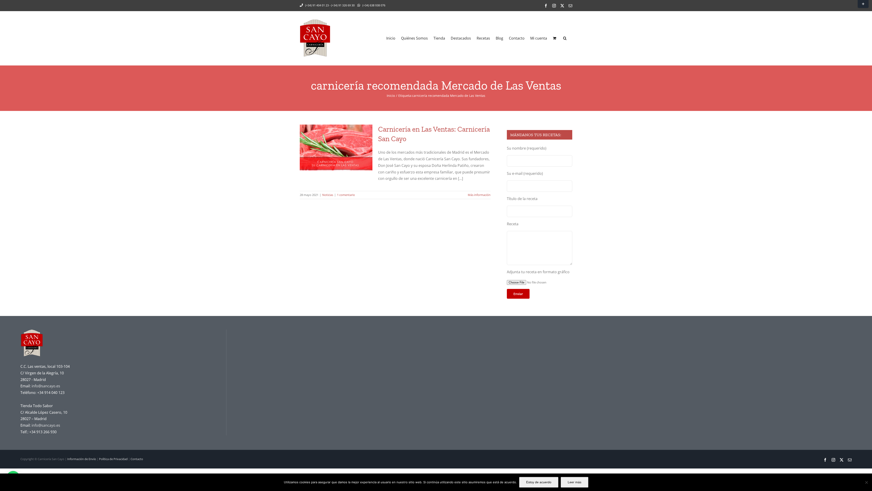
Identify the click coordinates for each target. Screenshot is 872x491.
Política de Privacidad (113, 459)
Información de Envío (81, 459)
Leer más (574, 482)
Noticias (327, 195)
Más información (479, 195)
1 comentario (346, 195)
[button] (565, 38)
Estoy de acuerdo (538, 482)
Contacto (137, 459)
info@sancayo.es (46, 385)
